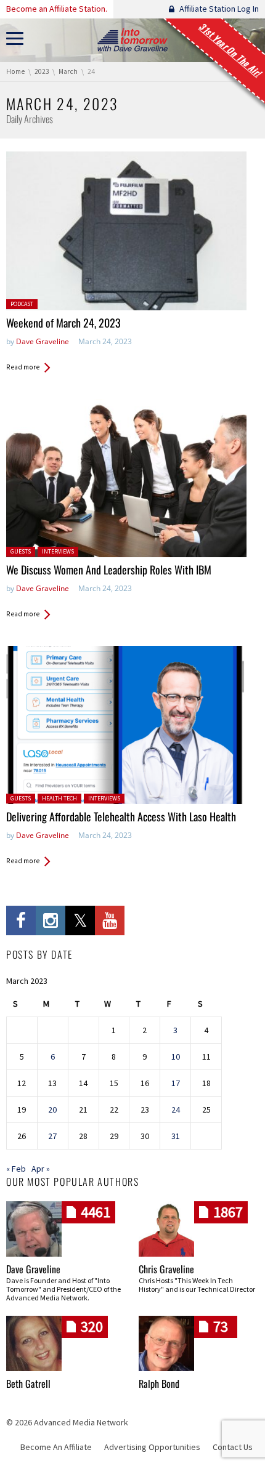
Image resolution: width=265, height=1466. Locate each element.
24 (175, 1109)
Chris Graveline (166, 1269)
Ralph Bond (159, 1383)
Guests (20, 551)
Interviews (58, 551)
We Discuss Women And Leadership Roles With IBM (108, 570)
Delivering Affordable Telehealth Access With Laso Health (121, 816)
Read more (22, 367)
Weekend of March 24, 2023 (63, 323)
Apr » (40, 1168)
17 (175, 1083)
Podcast (21, 304)
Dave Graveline (42, 341)
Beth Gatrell (28, 1383)
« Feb (16, 1168)
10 (175, 1056)
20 (52, 1109)
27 (52, 1136)
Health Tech (59, 798)
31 (175, 1136)
